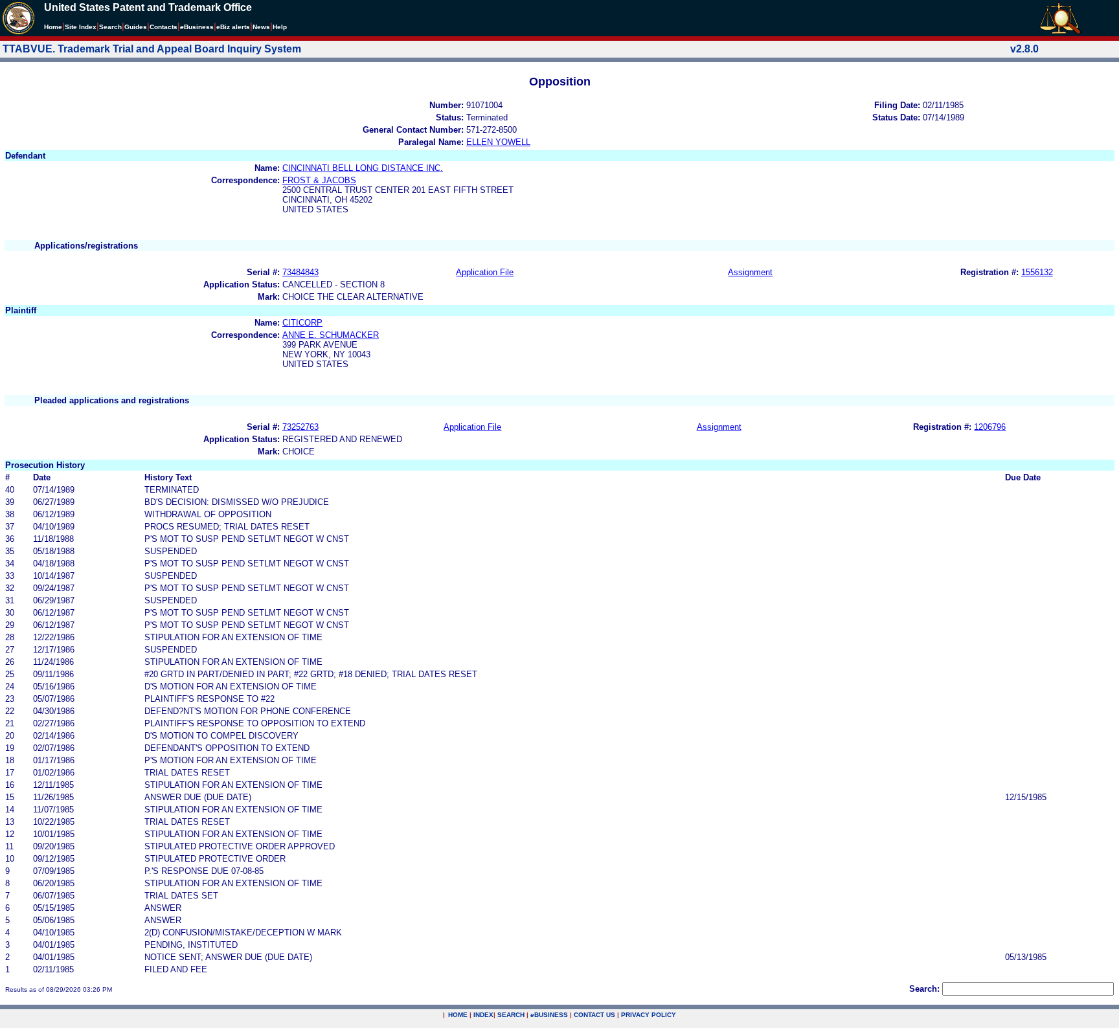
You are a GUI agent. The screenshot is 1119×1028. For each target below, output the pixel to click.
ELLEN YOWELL (498, 142)
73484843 (300, 272)
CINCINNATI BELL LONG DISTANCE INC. (362, 168)
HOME (458, 1014)
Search (110, 26)
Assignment (750, 272)
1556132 (1037, 272)
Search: (924, 989)
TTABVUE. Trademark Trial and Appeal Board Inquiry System (152, 48)
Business (197, 26)
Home (53, 26)
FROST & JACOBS (319, 180)
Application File (485, 272)
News (261, 26)
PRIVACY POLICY (648, 1014)
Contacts (163, 26)
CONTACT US (594, 1014)
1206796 (990, 427)
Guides (135, 26)
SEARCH (511, 1014)
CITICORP (302, 323)
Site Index (80, 26)
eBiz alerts (233, 26)
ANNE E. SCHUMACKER (330, 335)
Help (280, 26)
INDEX (483, 1014)
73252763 (300, 427)
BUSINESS (549, 1014)
